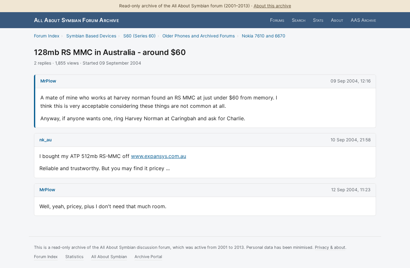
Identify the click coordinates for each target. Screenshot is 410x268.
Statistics (74, 256)
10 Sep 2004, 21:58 (351, 139)
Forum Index (46, 35)
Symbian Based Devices (91, 35)
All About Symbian (109, 256)
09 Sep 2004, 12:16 (351, 80)
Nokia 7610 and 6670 (263, 35)
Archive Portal (148, 256)
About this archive (272, 5)
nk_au (45, 139)
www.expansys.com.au (158, 156)
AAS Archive (363, 20)
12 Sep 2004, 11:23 (351, 189)
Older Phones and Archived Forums (198, 35)
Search (298, 20)
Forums (277, 20)
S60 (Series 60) (139, 35)
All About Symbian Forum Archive (76, 20)
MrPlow (48, 80)
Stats (318, 20)
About (337, 20)
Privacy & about (330, 247)
